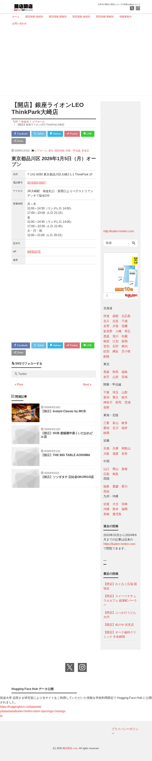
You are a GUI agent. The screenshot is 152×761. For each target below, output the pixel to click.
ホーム (15, 16)
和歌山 (126, 448)
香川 (125, 486)
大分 (115, 504)
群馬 (118, 402)
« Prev (19, 384)
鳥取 (115, 474)
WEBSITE (34, 251)
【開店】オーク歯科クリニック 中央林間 (119, 634)
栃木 (125, 397)
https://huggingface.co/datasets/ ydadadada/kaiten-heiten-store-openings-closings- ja (33, 711)
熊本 (115, 509)
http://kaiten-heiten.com (118, 231)
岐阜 (125, 422)
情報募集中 (126, 16)
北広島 (126, 316)
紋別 (106, 351)
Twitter (40, 133)
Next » (87, 384)
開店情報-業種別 (58, 16)
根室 (106, 341)
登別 (106, 346)
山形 (115, 376)
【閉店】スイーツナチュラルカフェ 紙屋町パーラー (120, 601)
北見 (115, 321)
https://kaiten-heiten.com (119, 544)
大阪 (106, 453)
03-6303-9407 (36, 182)
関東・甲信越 (73, 150)
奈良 (125, 453)
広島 (106, 474)
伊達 (106, 316)
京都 (106, 448)
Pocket (73, 133)
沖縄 (106, 509)
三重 (106, 422)
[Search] (133, 243)
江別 (115, 341)
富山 (115, 422)
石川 (115, 428)
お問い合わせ (19, 23)
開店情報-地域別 (34, 16)
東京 (50, 150)
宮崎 (125, 504)
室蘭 (125, 326)
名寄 (106, 326)
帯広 (127, 331)
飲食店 (85, 150)
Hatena (56, 133)
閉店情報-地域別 (81, 16)
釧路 (106, 356)
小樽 (118, 331)
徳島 (106, 486)
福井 (125, 428)
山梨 (125, 392)
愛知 (106, 428)
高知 (106, 491)
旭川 (115, 336)
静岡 (106, 433)
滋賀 (115, 453)
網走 (115, 351)
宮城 (125, 376)
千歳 (125, 321)
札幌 (125, 336)
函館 (115, 316)
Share (19, 141)
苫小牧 (126, 351)
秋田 (115, 371)
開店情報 (59, 150)
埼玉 (115, 392)
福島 (125, 371)
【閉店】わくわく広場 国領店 (120, 586)
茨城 (127, 402)
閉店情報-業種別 (105, 16)
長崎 (106, 514)
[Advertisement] (75, 62)
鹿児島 (117, 514)
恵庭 (106, 336)
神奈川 (107, 402)
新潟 (106, 397)
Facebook (22, 133)
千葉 (106, 392)
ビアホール (41, 150)
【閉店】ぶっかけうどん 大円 (119, 615)
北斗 (106, 321)
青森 (106, 371)
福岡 (125, 509)
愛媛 (115, 486)
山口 (106, 469)
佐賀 (106, 504)
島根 (125, 469)
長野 (106, 407)
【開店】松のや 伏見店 (118, 624)
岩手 (106, 376)
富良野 (107, 331)
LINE (89, 133)
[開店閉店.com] (37, 6)
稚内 (125, 346)
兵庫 (115, 448)
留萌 (125, 341)
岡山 (115, 469)
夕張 (115, 326)
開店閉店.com (70, 748)
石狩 (115, 346)
